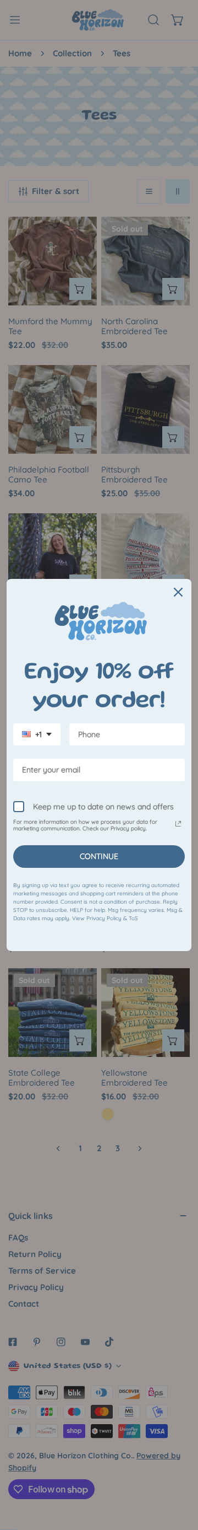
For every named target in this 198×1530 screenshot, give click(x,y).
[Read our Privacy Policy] (178, 823)
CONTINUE (99, 856)
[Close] (178, 592)
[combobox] (37, 734)
